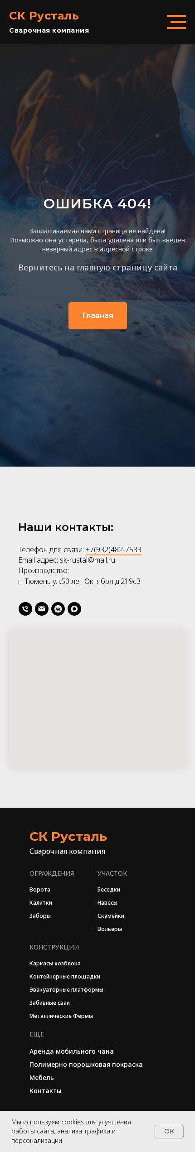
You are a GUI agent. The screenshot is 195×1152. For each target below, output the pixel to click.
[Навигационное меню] (176, 22)
